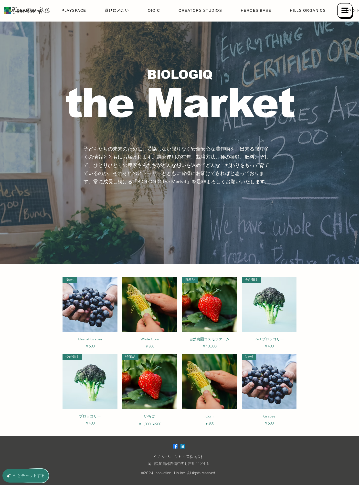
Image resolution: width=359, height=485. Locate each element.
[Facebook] (175, 446)
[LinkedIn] (182, 446)
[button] (345, 11)
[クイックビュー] (149, 304)
